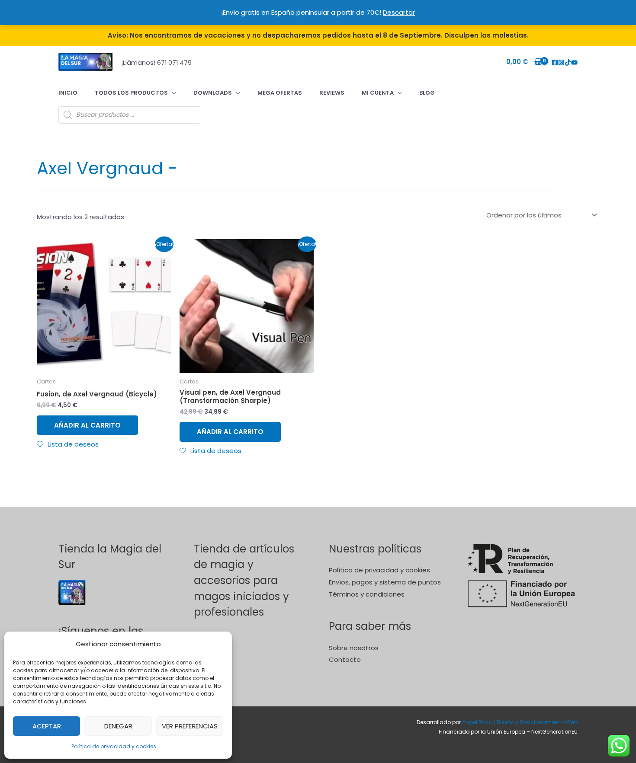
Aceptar (46, 726)
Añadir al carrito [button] (87, 425)
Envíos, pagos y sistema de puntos (385, 582)
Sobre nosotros (354, 647)
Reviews (331, 93)
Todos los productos (131, 93)
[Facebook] (555, 62)
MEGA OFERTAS (279, 93)
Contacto (345, 659)
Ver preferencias (190, 726)
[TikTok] (568, 62)
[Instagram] (561, 62)
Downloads (212, 93)
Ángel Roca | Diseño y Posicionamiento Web (520, 722)
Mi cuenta (378, 93)
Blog (427, 93)
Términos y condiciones (367, 594)
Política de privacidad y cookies (113, 746)
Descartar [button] (399, 12)
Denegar (118, 726)
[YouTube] (574, 62)
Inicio (67, 93)
